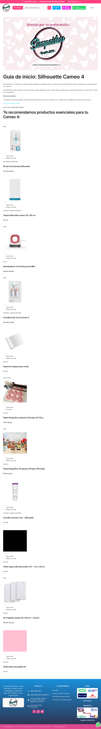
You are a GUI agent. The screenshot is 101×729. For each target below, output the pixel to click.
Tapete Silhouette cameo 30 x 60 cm (19, 215)
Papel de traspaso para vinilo (16, 366)
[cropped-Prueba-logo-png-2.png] (6, 4)
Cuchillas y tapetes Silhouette (12, 210)
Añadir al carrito (11, 158)
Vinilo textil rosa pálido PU (14, 667)
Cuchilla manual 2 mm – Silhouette (18, 518)
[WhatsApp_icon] (98, 722)
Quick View (9, 156)
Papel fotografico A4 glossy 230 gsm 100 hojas (24, 469)
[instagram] (38, 711)
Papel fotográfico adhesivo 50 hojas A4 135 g (23, 417)
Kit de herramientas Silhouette (16, 166)
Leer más (9, 409)
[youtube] (42, 711)
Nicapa (5, 613)
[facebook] (34, 711)
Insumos (5, 362)
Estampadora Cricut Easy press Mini (19, 266)
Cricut (5, 261)
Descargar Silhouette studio (11, 103)
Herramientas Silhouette (10, 161)
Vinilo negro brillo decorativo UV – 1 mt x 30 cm (24, 567)
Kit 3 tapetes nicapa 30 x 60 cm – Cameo (21, 618)
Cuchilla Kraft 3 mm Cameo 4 (16, 317)
